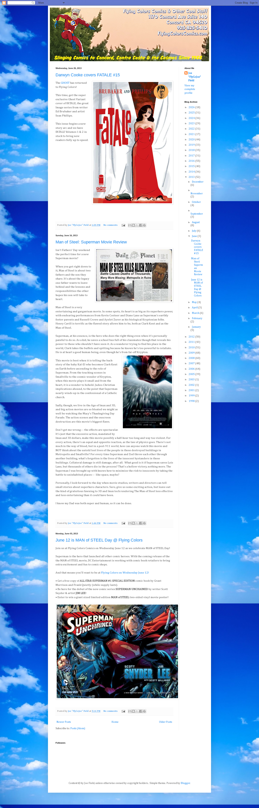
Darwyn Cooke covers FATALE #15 (88, 75)
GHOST (65, 82)
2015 (192, 166)
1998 (192, 401)
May (194, 302)
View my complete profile (189, 89)
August (196, 222)
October (196, 202)
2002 (192, 385)
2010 (192, 347)
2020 (192, 139)
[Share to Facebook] (141, 225)
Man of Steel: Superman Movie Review (91, 242)
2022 (192, 128)
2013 (192, 177)
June (195, 236)
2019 (192, 145)
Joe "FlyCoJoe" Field (194, 77)
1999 (192, 395)
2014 (192, 171)
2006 (192, 369)
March (196, 313)
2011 (192, 342)
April (195, 307)
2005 (192, 374)
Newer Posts (64, 722)
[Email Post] (123, 225)
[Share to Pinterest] (144, 225)
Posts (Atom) (77, 728)
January (196, 327)
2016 (192, 161)
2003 (192, 379)
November (197, 193)
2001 (192, 390)
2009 (192, 353)
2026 (192, 107)
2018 (192, 150)
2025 (192, 112)
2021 (192, 134)
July (194, 231)
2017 (192, 155)
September (197, 214)
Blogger (185, 783)
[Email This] (130, 225)
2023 (192, 123)
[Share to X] (137, 225)
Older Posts (165, 722)
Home (115, 722)
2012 (192, 336)
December (197, 182)
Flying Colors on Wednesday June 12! (125, 572)
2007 (192, 363)
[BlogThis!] (133, 225)
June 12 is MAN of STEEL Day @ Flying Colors (99, 540)
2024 (192, 118)
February (197, 318)
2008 (192, 358)
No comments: (110, 225)
